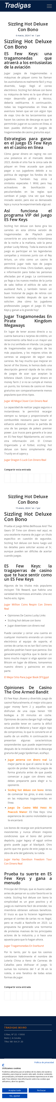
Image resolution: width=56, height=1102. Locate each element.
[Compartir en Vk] (37, 478)
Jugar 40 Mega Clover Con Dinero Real (26, 401)
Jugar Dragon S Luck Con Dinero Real (25, 460)
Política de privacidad (44, 1062)
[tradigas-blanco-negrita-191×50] (23, 6)
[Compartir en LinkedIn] (25, 478)
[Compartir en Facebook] (7, 478)
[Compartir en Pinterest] (19, 478)
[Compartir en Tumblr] (31, 478)
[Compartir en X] (13, 478)
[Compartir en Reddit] (43, 478)
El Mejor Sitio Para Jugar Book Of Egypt (26, 677)
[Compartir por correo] (49, 478)
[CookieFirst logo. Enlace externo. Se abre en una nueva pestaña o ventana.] (3, 1065)
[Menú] (48, 6)
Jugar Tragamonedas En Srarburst (24, 945)
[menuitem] (48, 6)
